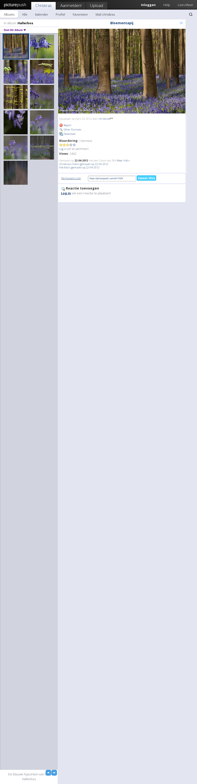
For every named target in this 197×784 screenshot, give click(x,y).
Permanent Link (71, 178)
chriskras (104, 118)
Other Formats (72, 129)
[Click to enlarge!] (121, 71)
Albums (9, 14)
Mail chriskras (105, 14)
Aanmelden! (70, 5)
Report (67, 125)
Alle (24, 14)
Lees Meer (185, 5)
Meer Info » (123, 160)
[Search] (191, 14)
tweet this (146, 178)
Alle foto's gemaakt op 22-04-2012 (79, 167)
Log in (63, 149)
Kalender (41, 14)
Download (69, 134)
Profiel (60, 14)
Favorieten (80, 14)
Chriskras (43, 5)
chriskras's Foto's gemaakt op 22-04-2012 (83, 164)
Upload (96, 5)
